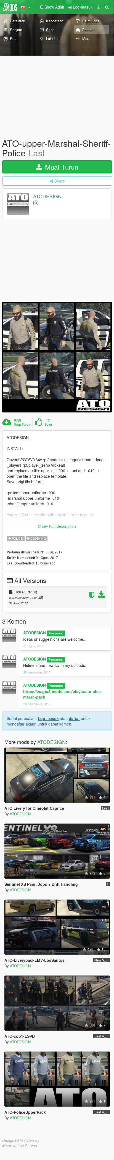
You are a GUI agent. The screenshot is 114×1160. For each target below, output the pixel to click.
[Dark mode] (98, 7)
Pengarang (56, 633)
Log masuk (48, 718)
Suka (48, 424)
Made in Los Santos (19, 1145)
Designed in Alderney (20, 1140)
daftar (74, 718)
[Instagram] (35, 203)
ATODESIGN (47, 196)
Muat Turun (60, 167)
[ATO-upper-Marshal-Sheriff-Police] (57, 357)
